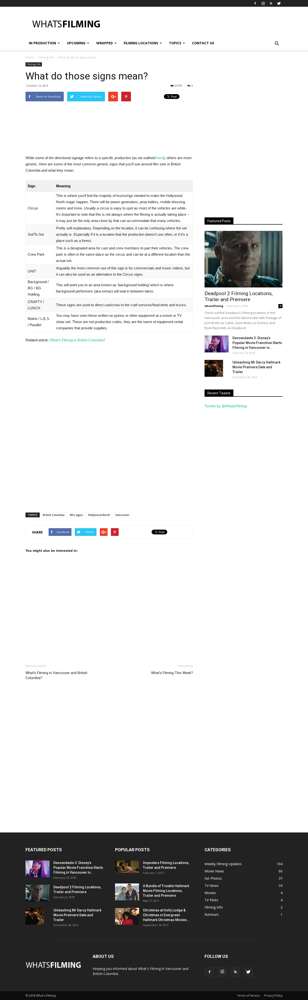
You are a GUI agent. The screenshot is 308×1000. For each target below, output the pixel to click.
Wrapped (104, 43)
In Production (42, 43)
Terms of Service (248, 996)
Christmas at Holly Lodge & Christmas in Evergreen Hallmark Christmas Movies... (166, 915)
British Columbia (53, 515)
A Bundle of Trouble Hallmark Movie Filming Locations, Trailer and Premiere (166, 890)
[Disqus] (109, 756)
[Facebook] (255, 3)
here (159, 158)
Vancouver (122, 515)
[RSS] (271, 3)
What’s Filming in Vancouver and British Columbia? (56, 675)
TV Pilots (211, 900)
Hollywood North (99, 515)
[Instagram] (263, 3)
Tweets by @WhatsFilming (226, 406)
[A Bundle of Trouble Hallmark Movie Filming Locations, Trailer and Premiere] (127, 891)
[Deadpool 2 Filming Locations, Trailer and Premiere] (243, 259)
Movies (210, 892)
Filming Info (33, 64)
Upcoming (76, 43)
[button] (276, 44)
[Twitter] (278, 3)
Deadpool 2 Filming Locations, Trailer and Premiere (239, 296)
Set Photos (213, 878)
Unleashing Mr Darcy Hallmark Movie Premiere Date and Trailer (256, 367)
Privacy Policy (273, 996)
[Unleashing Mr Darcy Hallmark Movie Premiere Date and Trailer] (214, 368)
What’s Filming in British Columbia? (77, 340)
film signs (76, 515)
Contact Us (203, 43)
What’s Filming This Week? (172, 673)
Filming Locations (141, 43)
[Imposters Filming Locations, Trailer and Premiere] (127, 866)
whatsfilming (214, 306)
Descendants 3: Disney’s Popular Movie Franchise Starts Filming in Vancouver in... (257, 343)
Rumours (212, 914)
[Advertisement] (194, 24)
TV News (211, 885)
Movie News (214, 871)
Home (30, 57)
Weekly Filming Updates (223, 864)
